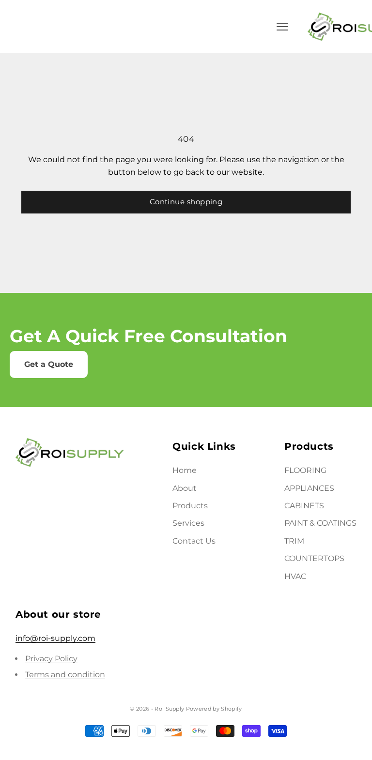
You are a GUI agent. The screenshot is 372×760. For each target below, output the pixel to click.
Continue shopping (186, 201)
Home (184, 470)
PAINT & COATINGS (320, 523)
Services (188, 523)
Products (190, 505)
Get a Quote (48, 364)
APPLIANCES (309, 488)
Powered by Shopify (214, 708)
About (184, 488)
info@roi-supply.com (55, 638)
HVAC (295, 576)
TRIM (294, 541)
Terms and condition (65, 674)
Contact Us (194, 541)
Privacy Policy (51, 658)
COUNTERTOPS (314, 558)
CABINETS (304, 505)
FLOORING (305, 470)
